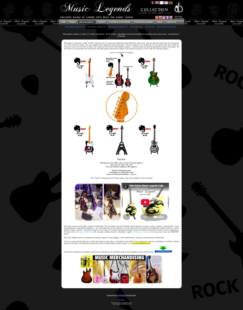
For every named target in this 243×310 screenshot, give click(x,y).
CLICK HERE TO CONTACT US (121, 304)
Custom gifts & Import (143, 22)
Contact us (171, 22)
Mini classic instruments (166, 27)
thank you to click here (84, 232)
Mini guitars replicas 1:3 (96, 27)
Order (159, 22)
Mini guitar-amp (136, 27)
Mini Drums (149, 27)
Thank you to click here (142, 232)
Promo (72, 22)
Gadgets (101, 22)
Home (63, 22)
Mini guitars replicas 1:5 (118, 27)
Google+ (121, 300)
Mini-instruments (86, 22)
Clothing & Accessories (119, 22)
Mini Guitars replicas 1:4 (75, 27)
